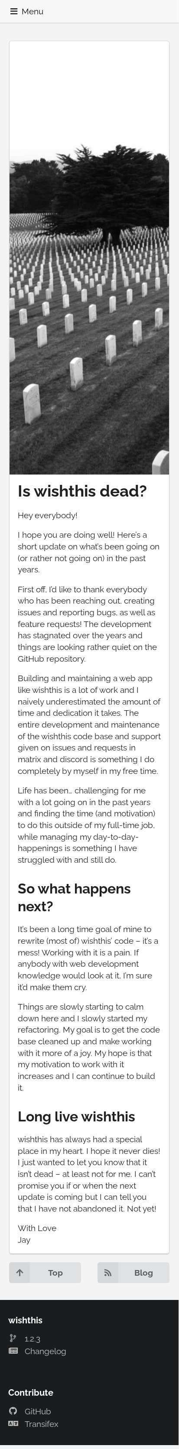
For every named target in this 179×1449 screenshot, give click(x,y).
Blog (143, 1272)
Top (55, 1272)
